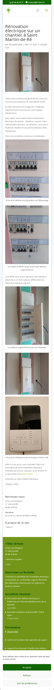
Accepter (27, 667)
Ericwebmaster (16, 44)
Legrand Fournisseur (16, 648)
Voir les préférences (27, 683)
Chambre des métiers (36, 648)
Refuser (27, 675)
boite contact (27, 474)
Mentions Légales (14, 559)
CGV (9, 564)
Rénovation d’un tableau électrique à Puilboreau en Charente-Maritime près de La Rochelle (26, 601)
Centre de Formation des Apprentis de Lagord (27, 640)
